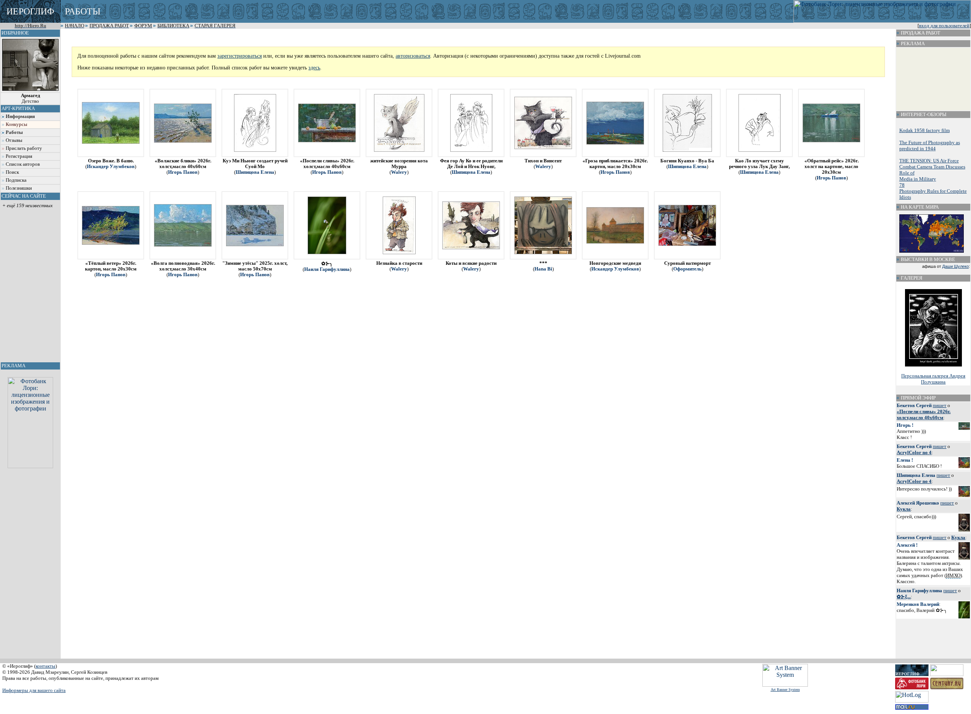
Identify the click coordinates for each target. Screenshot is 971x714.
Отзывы (14, 140)
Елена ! (905, 460)
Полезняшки (19, 188)
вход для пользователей (944, 25)
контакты (45, 666)
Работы (14, 132)
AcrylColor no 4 (914, 452)
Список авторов (23, 164)
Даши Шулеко (955, 266)
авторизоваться (413, 56)
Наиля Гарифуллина (327, 269)
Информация (20, 116)
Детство (30, 98)
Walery (399, 172)
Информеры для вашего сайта (34, 690)
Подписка (16, 180)
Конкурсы (16, 124)
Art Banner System (785, 689)
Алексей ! (907, 545)
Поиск (12, 172)
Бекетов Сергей (914, 405)
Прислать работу (24, 148)
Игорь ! (905, 425)
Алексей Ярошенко (918, 503)
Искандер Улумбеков (111, 166)
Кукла (904, 509)
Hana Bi (543, 269)
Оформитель (687, 269)
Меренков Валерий (918, 604)
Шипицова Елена (255, 172)
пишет (939, 405)
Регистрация (19, 156)
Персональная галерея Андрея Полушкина (933, 379)
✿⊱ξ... (904, 596)
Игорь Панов (183, 172)
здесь (314, 67)
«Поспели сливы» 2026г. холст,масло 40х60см (924, 414)
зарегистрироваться (239, 56)
